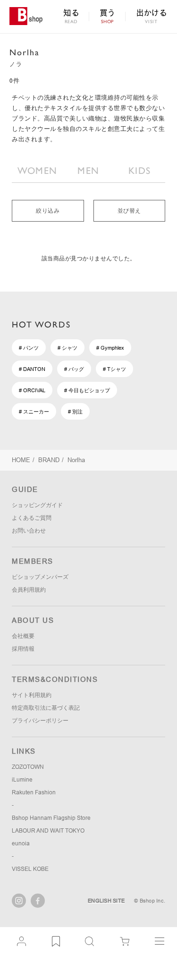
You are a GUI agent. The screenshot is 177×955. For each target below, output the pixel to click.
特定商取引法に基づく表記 (46, 708)
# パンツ (29, 348)
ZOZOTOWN (28, 767)
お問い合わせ (29, 530)
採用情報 (23, 648)
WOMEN (37, 170)
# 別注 (75, 411)
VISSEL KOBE (30, 869)
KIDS (139, 170)
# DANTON (32, 369)
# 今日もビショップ (87, 390)
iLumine (22, 779)
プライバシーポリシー (40, 720)
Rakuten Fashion (34, 792)
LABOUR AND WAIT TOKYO (48, 830)
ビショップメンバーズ (40, 577)
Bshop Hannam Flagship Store (51, 818)
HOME (21, 460)
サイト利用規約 (31, 695)
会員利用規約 (29, 589)
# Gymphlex (110, 348)
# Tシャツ (114, 369)
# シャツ (67, 348)
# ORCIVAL (32, 390)
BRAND (48, 460)
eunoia (21, 843)
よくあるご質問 (31, 518)
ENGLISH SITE (106, 900)
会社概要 (23, 636)
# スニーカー (34, 411)
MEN (88, 170)
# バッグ (74, 369)
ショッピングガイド (37, 505)
